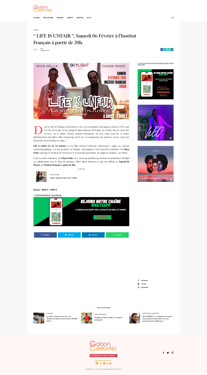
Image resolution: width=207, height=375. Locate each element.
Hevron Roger (116, 369)
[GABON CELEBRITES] (42, 8)
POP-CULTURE (54, 175)
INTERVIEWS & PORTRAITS (150, 313)
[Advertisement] (156, 230)
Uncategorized (100, 314)
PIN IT (83, 212)
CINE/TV (36, 30)
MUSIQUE (50, 313)
